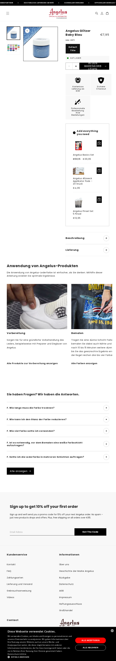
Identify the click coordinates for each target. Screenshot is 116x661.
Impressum (65, 597)
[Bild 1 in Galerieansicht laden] (13, 33)
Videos (10, 597)
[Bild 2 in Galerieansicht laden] (13, 48)
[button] (7, 13)
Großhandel (66, 610)
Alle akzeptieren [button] (91, 640)
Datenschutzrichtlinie (17, 654)
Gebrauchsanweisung (19, 590)
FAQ (9, 571)
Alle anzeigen (18, 471)
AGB (61, 590)
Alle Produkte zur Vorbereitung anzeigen (32, 363)
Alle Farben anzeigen (84, 363)
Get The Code (90, 531)
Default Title (73, 49)
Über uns (64, 564)
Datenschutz (66, 584)
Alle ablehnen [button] (90, 647)
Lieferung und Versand (19, 584)
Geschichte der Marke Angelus (76, 571)
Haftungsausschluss (70, 603)
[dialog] (58, 644)
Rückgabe (64, 577)
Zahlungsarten (15, 577)
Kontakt (11, 564)
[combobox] (112, 630)
